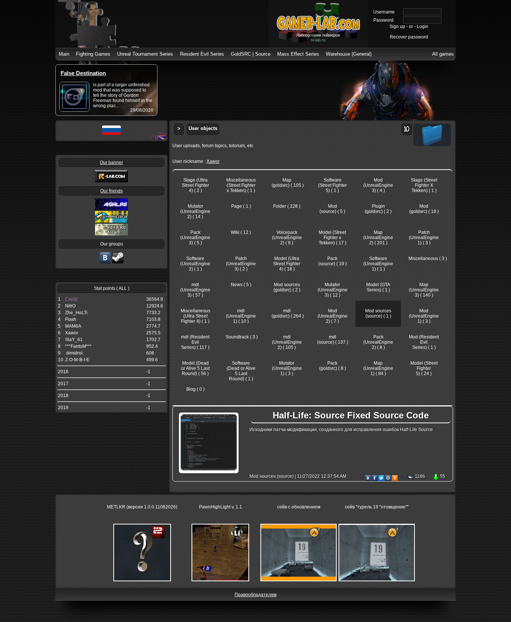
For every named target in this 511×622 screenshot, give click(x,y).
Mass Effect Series (298, 54)
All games (443, 54)
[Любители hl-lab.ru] (117, 262)
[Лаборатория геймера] (105, 262)
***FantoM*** (78, 346)
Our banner (111, 162)
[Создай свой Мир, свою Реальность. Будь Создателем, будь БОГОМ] (111, 221)
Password (383, 20)
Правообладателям (255, 594)
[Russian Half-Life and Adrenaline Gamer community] (111, 208)
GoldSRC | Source (250, 54)
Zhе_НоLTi (76, 312)
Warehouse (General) (348, 54)
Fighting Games (93, 54)
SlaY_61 (74, 339)
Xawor (71, 332)
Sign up (397, 26)
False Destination (83, 73)
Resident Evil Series (202, 54)
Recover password (409, 37)
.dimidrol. (74, 353)
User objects (203, 128)
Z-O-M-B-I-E (77, 359)
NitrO (70, 306)
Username (384, 12)
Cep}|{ (71, 299)
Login (422, 26)
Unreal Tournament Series (145, 54)
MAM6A (73, 326)
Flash (70, 319)
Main (64, 54)
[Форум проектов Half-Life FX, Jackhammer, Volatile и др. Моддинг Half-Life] (111, 233)
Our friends (111, 191)
